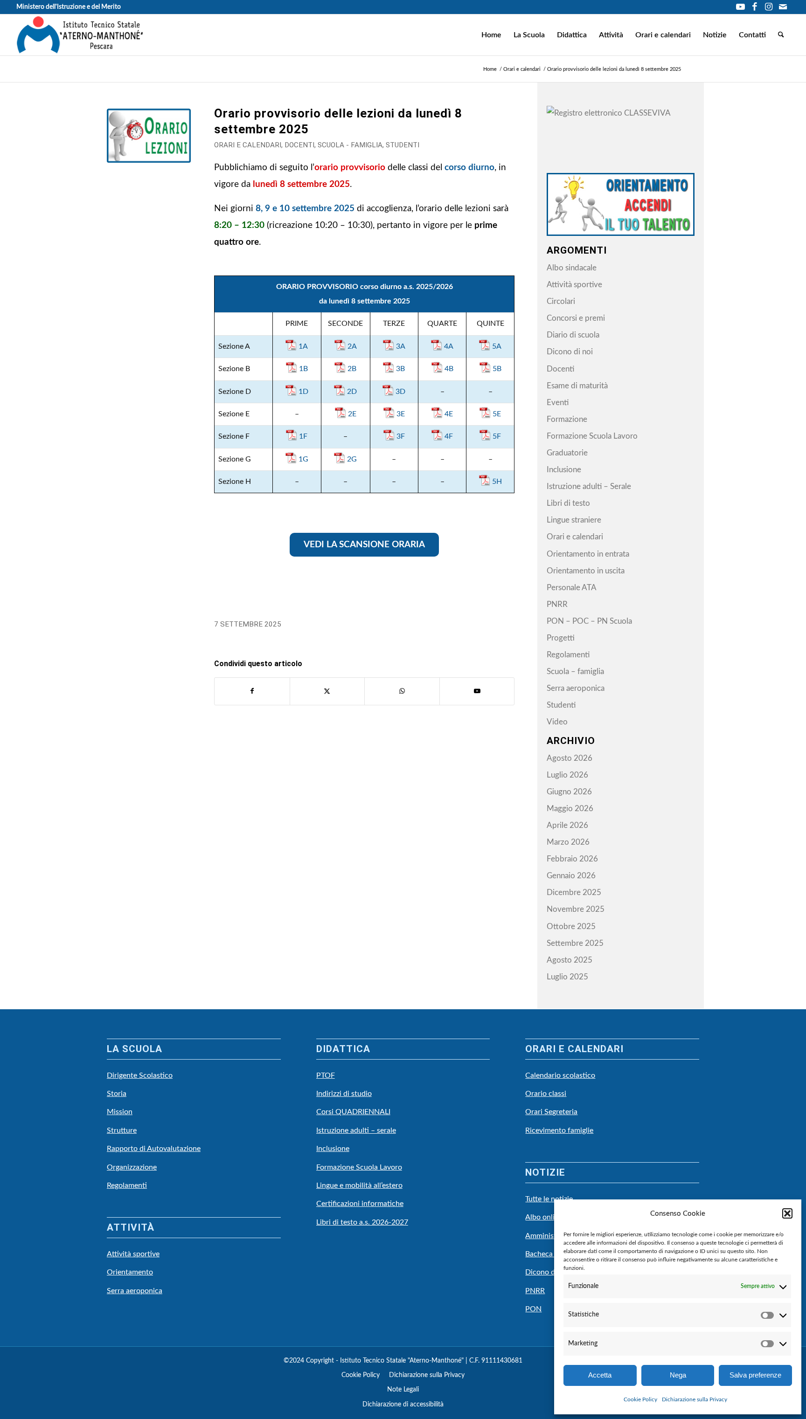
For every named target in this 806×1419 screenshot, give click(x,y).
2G (352, 459)
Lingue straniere (574, 520)
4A (448, 346)
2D (352, 391)
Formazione (567, 419)
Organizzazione (132, 1167)
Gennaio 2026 (571, 876)
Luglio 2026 (567, 775)
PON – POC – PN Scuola (589, 621)
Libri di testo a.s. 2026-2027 (362, 1222)
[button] (787, 1213)
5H (497, 481)
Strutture (122, 1130)
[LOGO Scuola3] (80, 34)
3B (400, 368)
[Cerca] (781, 34)
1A (303, 346)
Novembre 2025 (575, 909)
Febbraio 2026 (572, 859)
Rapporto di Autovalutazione (154, 1148)
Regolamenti (568, 655)
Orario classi (545, 1093)
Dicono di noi (570, 352)
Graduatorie (567, 453)
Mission (119, 1112)
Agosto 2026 (569, 758)
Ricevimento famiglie (559, 1130)
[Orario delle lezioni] (149, 151)
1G (303, 459)
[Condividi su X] (327, 691)
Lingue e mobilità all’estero (359, 1185)
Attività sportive (574, 285)
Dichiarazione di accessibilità (403, 1404)
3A (400, 346)
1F (303, 436)
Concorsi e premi (576, 318)
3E (400, 414)
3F (400, 436)
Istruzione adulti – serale (356, 1130)
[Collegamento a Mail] (783, 7)
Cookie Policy (640, 1399)
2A (352, 346)
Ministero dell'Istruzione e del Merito (68, 7)
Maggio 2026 (570, 809)
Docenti (299, 145)
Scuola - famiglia (350, 145)
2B (351, 368)
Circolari (561, 301)
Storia (116, 1093)
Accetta (599, 1375)
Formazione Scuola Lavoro (592, 436)
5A (496, 346)
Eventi (558, 402)
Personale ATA (572, 588)
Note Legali (403, 1389)
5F (497, 436)
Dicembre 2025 (574, 892)
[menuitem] (491, 34)
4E (449, 414)
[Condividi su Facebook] (252, 691)
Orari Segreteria (551, 1112)
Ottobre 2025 (571, 926)
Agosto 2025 (569, 960)
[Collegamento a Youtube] (740, 7)
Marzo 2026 (568, 842)
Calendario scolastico (560, 1075)
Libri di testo (568, 503)
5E (497, 414)
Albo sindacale (572, 268)
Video (557, 722)
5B (497, 368)
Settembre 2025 (575, 943)
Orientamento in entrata (588, 554)
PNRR (557, 604)
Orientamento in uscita (586, 571)
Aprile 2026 (567, 825)
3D (400, 391)
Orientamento (130, 1272)
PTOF (325, 1075)
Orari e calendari (247, 145)
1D (303, 391)
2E (352, 414)
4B (449, 368)
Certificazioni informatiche (359, 1203)
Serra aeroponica (575, 688)
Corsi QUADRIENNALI (353, 1112)
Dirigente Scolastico (140, 1075)
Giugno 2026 (569, 792)
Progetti (561, 638)
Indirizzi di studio (344, 1093)
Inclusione (564, 470)
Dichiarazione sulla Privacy (694, 1399)
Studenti (402, 145)
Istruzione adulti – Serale (589, 486)
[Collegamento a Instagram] (768, 7)
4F (449, 436)
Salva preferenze (755, 1375)
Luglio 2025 (567, 977)
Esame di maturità (577, 386)
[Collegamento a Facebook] (754, 7)
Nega (678, 1375)
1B (303, 368)
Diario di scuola (573, 335)
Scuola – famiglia (575, 671)
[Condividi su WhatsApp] (402, 691)
